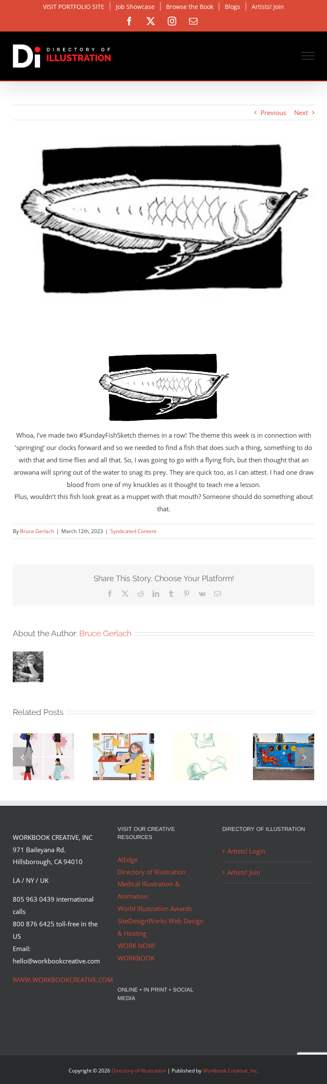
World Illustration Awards (155, 908)
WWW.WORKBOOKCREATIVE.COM (63, 979)
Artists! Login (246, 851)
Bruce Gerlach (37, 531)
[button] (22, 756)
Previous (273, 112)
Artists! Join (243, 872)
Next (301, 112)
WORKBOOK (136, 958)
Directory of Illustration (152, 872)
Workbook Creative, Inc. (230, 1070)
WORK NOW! (136, 945)
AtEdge (128, 859)
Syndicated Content (133, 531)
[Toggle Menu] (308, 56)
